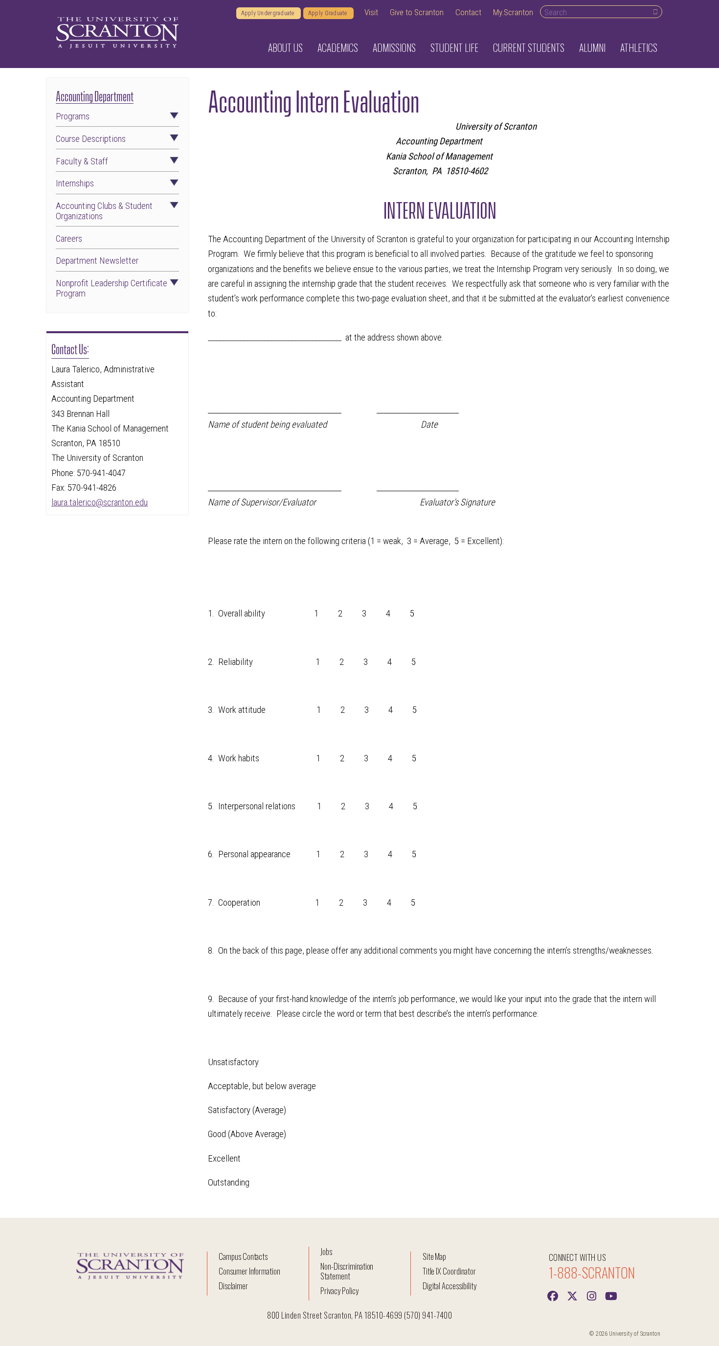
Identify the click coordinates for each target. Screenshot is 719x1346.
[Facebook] (552, 1295)
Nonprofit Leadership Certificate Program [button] (111, 288)
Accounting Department (95, 95)
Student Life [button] (454, 47)
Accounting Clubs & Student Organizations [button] (104, 211)
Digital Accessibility (449, 1285)
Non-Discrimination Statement (346, 1271)
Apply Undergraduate (268, 13)
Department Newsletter (97, 261)
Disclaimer (233, 1285)
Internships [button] (75, 184)
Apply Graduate (328, 13)
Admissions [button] (394, 47)
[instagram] (592, 1295)
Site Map (435, 1256)
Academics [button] (337, 47)
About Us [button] (285, 47)
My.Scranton (513, 12)
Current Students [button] (528, 47)
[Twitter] (572, 1295)
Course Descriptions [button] (91, 139)
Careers (69, 239)
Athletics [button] (638, 47)
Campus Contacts (243, 1256)
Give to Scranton (417, 12)
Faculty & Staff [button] (82, 162)
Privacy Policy (339, 1290)
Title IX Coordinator (449, 1271)
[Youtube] (611, 1295)
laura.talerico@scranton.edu (99, 502)
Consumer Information (249, 1271)
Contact (468, 12)
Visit (371, 12)
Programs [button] (73, 117)
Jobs (326, 1251)
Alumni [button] (592, 47)
